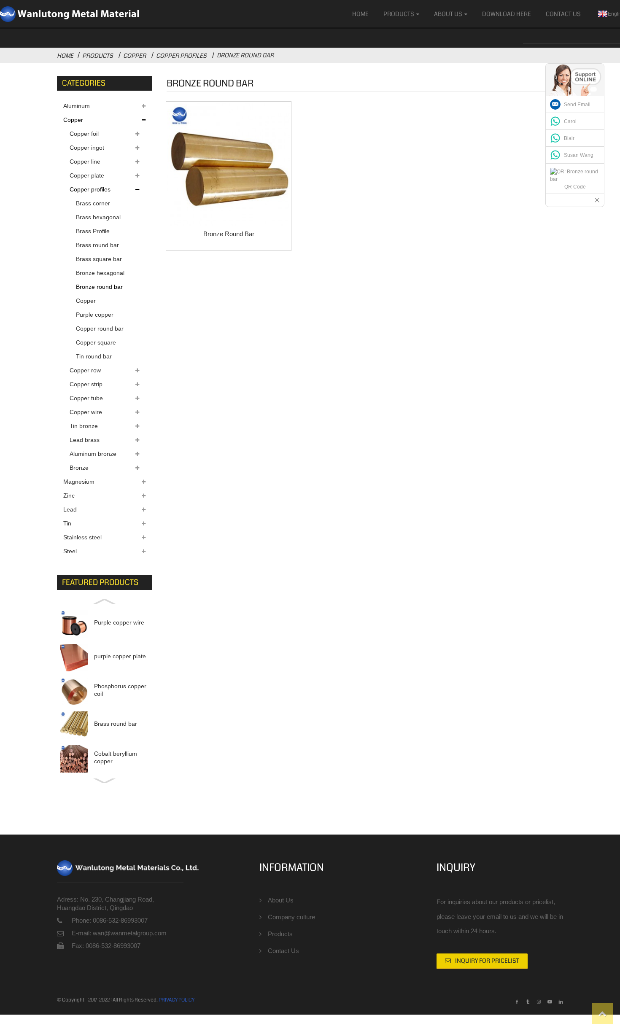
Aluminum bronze (93, 453)
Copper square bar (96, 344)
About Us (448, 14)
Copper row (85, 370)
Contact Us (563, 14)
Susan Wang (578, 155)
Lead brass (85, 439)
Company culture (291, 917)
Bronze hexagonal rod (100, 274)
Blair (569, 138)
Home (360, 14)
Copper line (85, 161)
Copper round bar (100, 328)
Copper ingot (87, 147)
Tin (67, 523)
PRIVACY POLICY (176, 1000)
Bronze (79, 467)
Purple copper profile (94, 316)
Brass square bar (99, 259)
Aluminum (76, 105)
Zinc (69, 495)
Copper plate (87, 175)
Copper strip (86, 384)
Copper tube (86, 398)
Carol (570, 121)
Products (398, 14)
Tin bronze (84, 426)
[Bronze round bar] (228, 164)
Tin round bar (94, 356)
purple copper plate (120, 656)
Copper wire (86, 412)
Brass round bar (97, 245)
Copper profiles (181, 55)
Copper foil (84, 133)
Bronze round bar (245, 55)
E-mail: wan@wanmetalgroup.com (119, 933)
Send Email (577, 105)
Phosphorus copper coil (120, 690)
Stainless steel (82, 537)
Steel (70, 551)
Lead (70, 509)
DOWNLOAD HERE (506, 14)
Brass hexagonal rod (98, 219)
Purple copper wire (119, 622)
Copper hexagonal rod (95, 302)
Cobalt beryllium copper (115, 757)
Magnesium (78, 481)
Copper (134, 55)
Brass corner (93, 203)
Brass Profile (93, 231)
